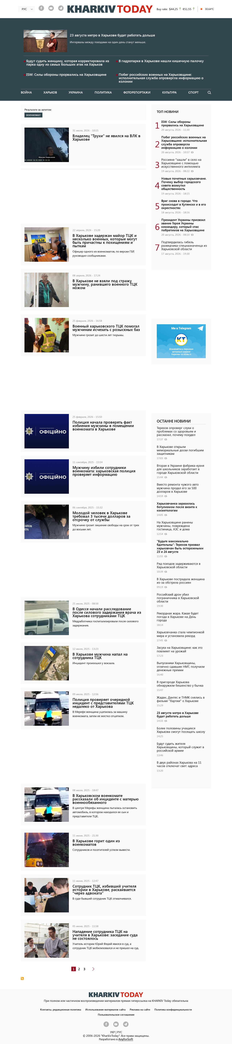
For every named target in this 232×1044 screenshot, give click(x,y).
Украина (76, 92)
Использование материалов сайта (105, 1009)
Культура (169, 92)
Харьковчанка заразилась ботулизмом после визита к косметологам (177, 506)
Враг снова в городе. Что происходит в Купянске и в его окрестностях (183, 204)
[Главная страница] (116, 994)
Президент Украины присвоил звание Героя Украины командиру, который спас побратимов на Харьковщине (183, 225)
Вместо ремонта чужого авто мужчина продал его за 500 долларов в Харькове (178, 487)
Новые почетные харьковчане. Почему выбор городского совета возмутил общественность (183, 183)
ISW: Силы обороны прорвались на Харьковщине (66, 74)
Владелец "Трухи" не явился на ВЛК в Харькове (106, 137)
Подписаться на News (22, 978)
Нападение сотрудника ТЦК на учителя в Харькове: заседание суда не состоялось (105, 935)
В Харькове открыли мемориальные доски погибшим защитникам (180, 450)
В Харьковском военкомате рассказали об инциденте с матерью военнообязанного (105, 799)
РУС (119, 1032)
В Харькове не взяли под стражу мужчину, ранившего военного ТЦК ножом (104, 284)
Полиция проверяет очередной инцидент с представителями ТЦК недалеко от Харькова (103, 703)
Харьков (50, 92)
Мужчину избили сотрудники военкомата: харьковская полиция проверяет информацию (103, 471)
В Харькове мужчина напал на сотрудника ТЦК (100, 656)
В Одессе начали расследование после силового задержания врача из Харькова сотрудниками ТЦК (106, 612)
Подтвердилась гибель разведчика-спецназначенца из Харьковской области (184, 245)
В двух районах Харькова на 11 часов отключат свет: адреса (179, 764)
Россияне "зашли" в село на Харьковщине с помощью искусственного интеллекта (181, 163)
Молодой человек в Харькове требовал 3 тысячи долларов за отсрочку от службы (101, 516)
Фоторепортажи (136, 92)
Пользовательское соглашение (116, 1014)
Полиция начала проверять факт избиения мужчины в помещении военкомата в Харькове (103, 425)
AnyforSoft (125, 1039)
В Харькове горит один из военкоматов (96, 842)
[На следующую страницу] (93, 969)
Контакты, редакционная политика (60, 1009)
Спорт (193, 92)
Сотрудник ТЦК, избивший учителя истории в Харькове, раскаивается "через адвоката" (104, 889)
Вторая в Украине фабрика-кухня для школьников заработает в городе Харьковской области (180, 468)
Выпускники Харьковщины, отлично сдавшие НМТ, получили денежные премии (181, 666)
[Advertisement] (83, 198)
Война (26, 92)
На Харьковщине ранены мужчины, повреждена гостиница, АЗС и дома (175, 525)
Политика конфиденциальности (173, 1009)
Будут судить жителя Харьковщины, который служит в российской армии (180, 746)
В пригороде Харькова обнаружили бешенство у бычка (180, 683)
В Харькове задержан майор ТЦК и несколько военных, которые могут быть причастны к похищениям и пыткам (104, 240)
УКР (112, 1032)
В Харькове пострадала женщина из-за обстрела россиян (181, 580)
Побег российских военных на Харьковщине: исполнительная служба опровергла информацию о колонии (161, 78)
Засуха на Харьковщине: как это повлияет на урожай (179, 649)
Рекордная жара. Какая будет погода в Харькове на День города (177, 616)
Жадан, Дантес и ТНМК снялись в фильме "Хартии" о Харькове (181, 699)
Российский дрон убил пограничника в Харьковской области (178, 597)
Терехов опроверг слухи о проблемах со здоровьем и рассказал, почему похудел (176, 431)
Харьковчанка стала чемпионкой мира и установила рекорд (180, 633)
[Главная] (110, 9)
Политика (103, 92)
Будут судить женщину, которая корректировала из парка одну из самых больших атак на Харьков (67, 63)
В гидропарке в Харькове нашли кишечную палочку (161, 61)
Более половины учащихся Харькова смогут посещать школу (181, 730)
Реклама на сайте (140, 1009)
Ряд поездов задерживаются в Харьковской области (178, 565)
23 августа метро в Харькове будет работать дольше (112, 35)
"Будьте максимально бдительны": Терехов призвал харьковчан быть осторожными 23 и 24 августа (180, 546)
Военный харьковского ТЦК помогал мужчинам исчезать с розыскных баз (106, 328)
